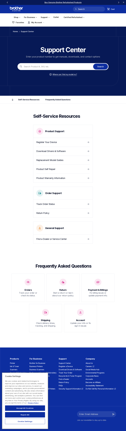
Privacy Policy (33, 403)
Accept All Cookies (25, 408)
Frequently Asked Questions (58, 100)
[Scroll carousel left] (7, 2)
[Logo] (16, 9)
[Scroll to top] (12, 99)
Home (15, 31)
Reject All (25, 415)
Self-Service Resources (28, 100)
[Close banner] (123, 2)
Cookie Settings (25, 421)
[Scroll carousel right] (118, 2)
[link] (63, 2)
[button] (113, 414)
